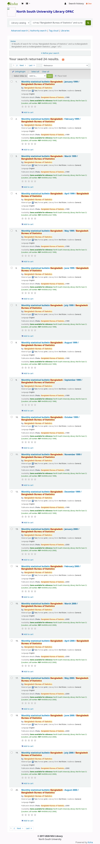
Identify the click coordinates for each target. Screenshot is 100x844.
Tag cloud (53, 30)
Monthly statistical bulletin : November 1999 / (51, 455)
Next (22, 65)
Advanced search (19, 30)
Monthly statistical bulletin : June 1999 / (55, 269)
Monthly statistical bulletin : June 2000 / (55, 716)
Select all (35, 71)
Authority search (38, 30)
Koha (90, 842)
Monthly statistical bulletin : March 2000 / (49, 604)
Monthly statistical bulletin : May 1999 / (54, 232)
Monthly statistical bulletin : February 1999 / (50, 120)
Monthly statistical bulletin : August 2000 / (50, 791)
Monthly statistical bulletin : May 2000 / (54, 679)
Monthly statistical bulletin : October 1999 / (50, 418)
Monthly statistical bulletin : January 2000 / (50, 530)
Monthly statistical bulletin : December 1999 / (51, 493)
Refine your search (51, 53)
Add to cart (28, 112)
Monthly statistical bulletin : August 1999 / (50, 343)
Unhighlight (19, 71)
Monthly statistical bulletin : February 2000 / (50, 567)
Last (31, 65)
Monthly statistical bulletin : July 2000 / (54, 754)
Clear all (45, 71)
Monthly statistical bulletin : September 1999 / (51, 381)
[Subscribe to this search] (63, 59)
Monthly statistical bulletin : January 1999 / (50, 83)
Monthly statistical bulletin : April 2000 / (55, 642)
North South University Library (13, 3)
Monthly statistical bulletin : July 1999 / (54, 306)
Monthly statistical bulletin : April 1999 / (55, 194)
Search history (76, 3)
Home (13, 41)
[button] (22, 3)
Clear (89, 3)
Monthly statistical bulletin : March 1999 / (49, 157)
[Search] (88, 22)
